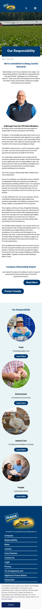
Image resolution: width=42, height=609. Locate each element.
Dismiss (11, 605)
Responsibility (10, 540)
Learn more (21, 403)
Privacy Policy (7, 599)
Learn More (21, 356)
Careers (8, 549)
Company (8, 536)
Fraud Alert (9, 580)
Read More (32, 282)
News (7, 544)
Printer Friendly (12, 291)
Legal (7, 562)
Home (3, 59)
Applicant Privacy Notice (15, 575)
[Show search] (26, 8)
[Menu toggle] (35, 8)
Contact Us (9, 558)
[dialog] (21, 596)
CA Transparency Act (13, 571)
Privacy (7, 566)
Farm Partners (10, 553)
